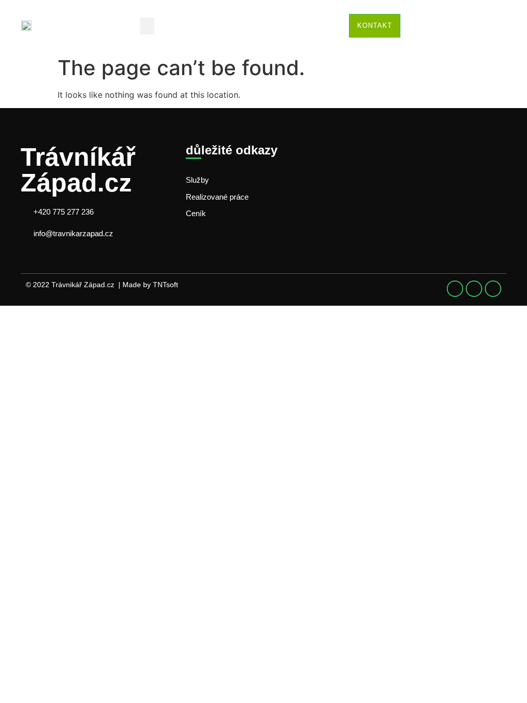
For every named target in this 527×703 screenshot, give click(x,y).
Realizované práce (217, 196)
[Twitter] (474, 288)
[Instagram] (493, 288)
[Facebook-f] (455, 288)
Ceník (196, 213)
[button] (147, 25)
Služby (197, 179)
